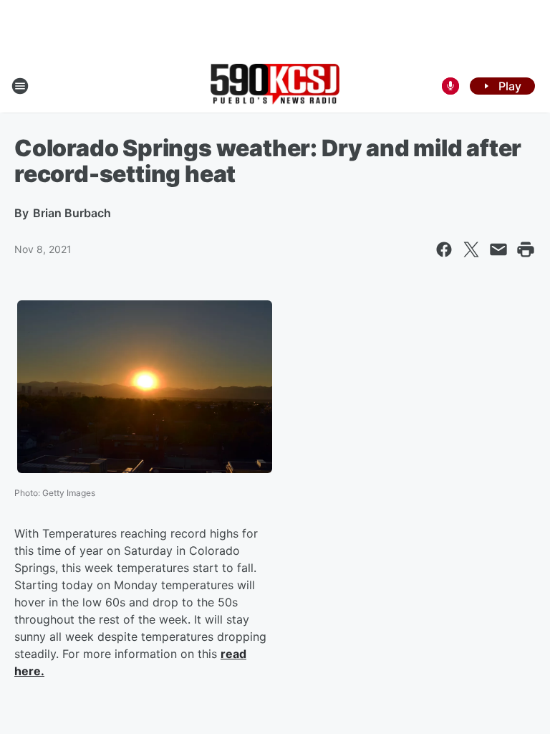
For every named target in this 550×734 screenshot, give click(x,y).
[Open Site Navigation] (20, 86)
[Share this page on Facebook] (444, 249)
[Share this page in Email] (498, 249)
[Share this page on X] (471, 249)
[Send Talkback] (450, 86)
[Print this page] (526, 249)
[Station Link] (275, 86)
